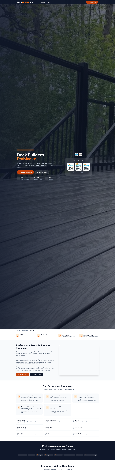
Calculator (64, 2)
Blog (59, 2)
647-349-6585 (43, 172)
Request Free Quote (26, 172)
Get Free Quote (22, 374)
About (70, 2)
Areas (54, 2)
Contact (76, 2)
